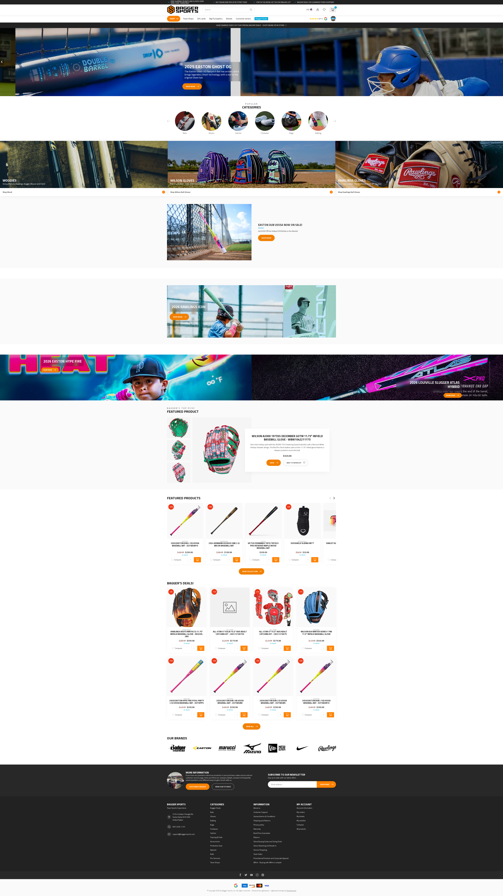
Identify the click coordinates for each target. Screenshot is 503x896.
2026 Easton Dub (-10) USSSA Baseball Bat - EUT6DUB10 (185, 544)
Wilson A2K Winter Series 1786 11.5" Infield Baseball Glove (316, 632)
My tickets (301, 816)
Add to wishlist (294, 462)
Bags (212, 824)
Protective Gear (216, 845)
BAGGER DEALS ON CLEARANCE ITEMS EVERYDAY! (315, 2)
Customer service (243, 18)
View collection (250, 571)
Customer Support (260, 812)
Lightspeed (265, 890)
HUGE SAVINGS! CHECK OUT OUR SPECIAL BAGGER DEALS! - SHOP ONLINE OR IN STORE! (250, 25)
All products (301, 829)
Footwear (214, 829)
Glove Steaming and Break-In (264, 845)
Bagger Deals (261, 18)
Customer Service (197, 786)
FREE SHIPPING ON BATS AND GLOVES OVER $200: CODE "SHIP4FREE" (187, 2)
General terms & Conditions (264, 816)
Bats (212, 812)
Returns (256, 837)
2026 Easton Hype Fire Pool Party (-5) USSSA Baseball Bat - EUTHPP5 (186, 701)
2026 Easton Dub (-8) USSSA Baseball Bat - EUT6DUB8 (230, 701)
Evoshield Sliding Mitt (302, 543)
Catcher (213, 833)
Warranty (257, 829)
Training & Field (216, 837)
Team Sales (257, 854)
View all (250, 726)
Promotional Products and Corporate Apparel (271, 858)
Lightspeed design (277, 890)
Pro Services (215, 858)
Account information (304, 808)
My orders (301, 812)
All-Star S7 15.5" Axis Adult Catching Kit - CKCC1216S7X (273, 632)
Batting (213, 820)
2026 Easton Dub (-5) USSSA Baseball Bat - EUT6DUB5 (273, 701)
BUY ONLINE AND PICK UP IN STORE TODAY (231, 2)
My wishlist (301, 820)
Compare (177, 560)
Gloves (213, 816)
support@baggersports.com (184, 834)
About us (256, 808)
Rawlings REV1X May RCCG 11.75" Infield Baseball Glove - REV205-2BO (186, 634)
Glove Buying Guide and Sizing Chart (267, 841)
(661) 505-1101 (179, 826)
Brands (229, 18)
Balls (212, 854)
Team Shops (188, 18)
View (272, 462)
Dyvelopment (291, 890)
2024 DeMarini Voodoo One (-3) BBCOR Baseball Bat (224, 544)
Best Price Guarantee (261, 833)
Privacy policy (258, 824)
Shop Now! (266, 237)
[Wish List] (324, 9)
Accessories (215, 841)
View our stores (223, 786)
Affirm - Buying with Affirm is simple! (267, 862)
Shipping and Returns (261, 820)
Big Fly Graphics (216, 18)
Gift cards (201, 18)
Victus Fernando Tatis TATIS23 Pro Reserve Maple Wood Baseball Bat (263, 545)
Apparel (213, 849)
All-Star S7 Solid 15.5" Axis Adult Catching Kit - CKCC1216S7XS (230, 632)
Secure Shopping (260, 849)
